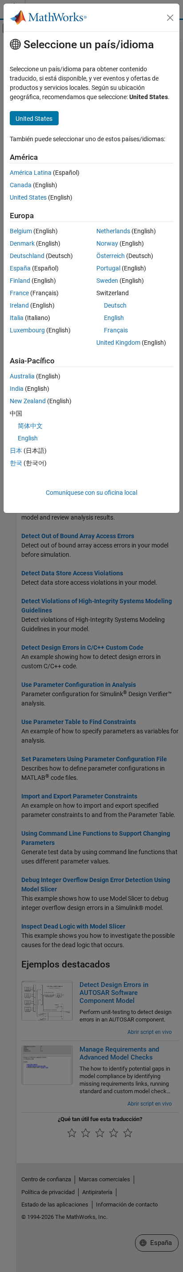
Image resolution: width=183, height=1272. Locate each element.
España (20, 268)
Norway (107, 243)
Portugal (108, 268)
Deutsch (115, 305)
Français (116, 330)
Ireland (19, 305)
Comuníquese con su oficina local (91, 492)
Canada (21, 185)
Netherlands (113, 231)
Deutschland (27, 255)
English (114, 317)
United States (28, 197)
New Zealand (28, 401)
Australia (22, 376)
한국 (16, 462)
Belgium (21, 231)
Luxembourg (27, 330)
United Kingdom (118, 342)
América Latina (31, 172)
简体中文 (30, 425)
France (19, 293)
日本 (16, 450)
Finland (20, 280)
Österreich (110, 255)
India (17, 388)
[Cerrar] (170, 18)
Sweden (107, 280)
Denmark (22, 243)
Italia (17, 317)
